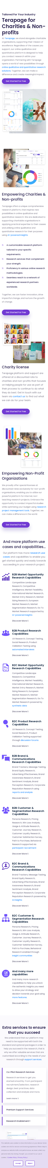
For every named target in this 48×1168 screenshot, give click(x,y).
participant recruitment (24, 847)
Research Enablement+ (18, 1121)
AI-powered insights (18, 235)
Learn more (11, 1098)
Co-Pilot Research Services (20, 1072)
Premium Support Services (20, 1109)
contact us (19, 396)
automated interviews (23, 649)
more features (19, 997)
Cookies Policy (12, 1157)
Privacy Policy (22, 1157)
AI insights (17, 899)
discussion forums (30, 740)
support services (33, 1059)
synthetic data (19, 705)
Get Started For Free (16, 81)
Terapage (10, 38)
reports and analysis (22, 792)
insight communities (22, 955)
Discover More (19, 620)
